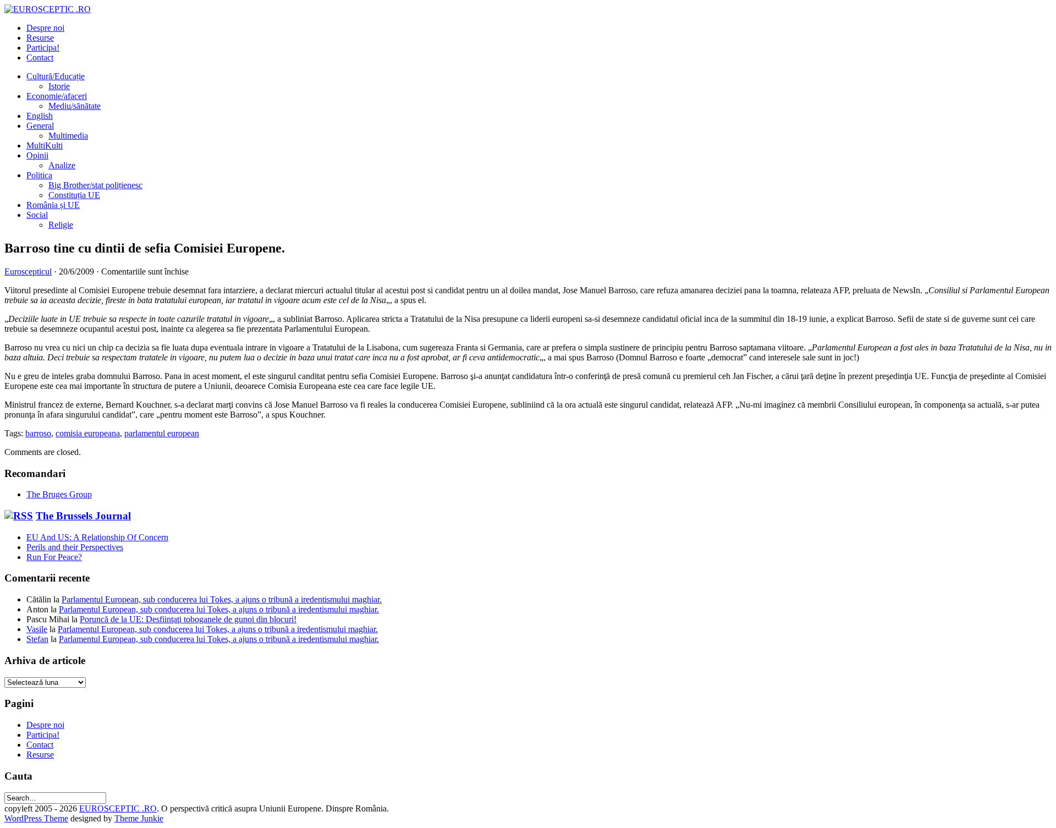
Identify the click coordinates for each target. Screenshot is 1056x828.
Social (37, 215)
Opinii (37, 155)
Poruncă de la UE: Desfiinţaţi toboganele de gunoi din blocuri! (188, 619)
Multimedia (68, 135)
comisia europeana (88, 433)
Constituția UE (74, 195)
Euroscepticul (28, 271)
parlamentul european (161, 433)
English (39, 115)
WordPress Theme (36, 818)
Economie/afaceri (56, 96)
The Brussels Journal (83, 516)
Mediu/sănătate (74, 106)
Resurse (40, 37)
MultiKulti (44, 145)
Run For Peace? (54, 557)
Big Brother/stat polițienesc (95, 185)
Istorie (59, 86)
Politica (39, 175)
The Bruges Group (59, 494)
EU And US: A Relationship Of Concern (97, 537)
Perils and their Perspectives (74, 547)
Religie (60, 224)
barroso (38, 433)
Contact (39, 57)
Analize (61, 165)
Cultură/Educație (55, 76)
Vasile (36, 629)
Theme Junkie (138, 818)
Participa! (42, 47)
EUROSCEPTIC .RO (118, 808)
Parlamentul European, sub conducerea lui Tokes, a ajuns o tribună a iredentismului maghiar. (222, 599)
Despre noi (45, 27)
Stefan (37, 639)
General (40, 125)
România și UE (53, 205)
